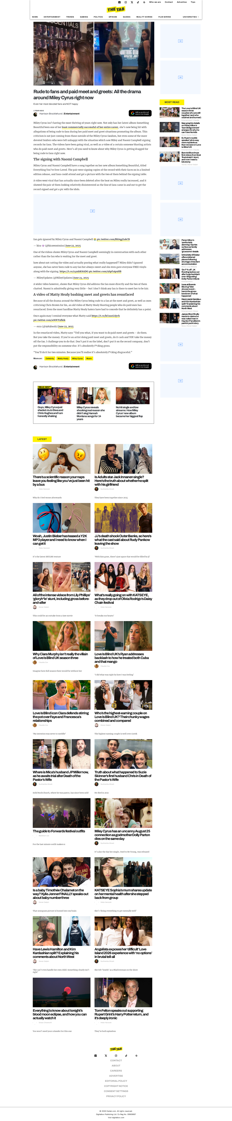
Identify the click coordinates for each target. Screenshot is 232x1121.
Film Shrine (164, 17)
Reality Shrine (144, 17)
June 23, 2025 (81, 277)
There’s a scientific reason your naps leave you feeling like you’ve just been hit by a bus (61, 480)
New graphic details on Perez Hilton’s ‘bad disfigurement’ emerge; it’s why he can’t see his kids (191, 127)
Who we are (155, 2)
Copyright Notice (116, 1086)
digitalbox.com (118, 1118)
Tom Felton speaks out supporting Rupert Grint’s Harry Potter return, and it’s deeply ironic (121, 1014)
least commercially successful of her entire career (90, 127)
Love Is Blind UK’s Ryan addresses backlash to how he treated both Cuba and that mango (122, 657)
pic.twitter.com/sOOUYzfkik (49, 320)
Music (89, 359)
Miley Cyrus (77, 359)
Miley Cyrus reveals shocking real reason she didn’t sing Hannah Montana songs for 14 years (91, 413)
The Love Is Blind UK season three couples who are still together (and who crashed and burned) (191, 113)
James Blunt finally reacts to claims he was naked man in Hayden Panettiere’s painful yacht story (191, 318)
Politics (98, 17)
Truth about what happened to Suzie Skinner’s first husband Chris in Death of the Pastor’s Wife (123, 775)
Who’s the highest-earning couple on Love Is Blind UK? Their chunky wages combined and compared (122, 716)
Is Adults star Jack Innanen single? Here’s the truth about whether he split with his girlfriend (121, 480)
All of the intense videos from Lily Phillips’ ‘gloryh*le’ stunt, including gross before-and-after (61, 598)
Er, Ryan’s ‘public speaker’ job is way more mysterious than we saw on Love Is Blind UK (191, 142)
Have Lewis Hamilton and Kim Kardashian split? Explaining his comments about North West (56, 953)
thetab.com (111, 1111)
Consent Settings (116, 1091)
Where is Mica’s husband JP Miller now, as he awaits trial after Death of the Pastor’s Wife (60, 775)
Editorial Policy (116, 1081)
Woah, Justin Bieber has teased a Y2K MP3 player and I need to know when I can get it (60, 539)
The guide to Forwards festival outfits (59, 831)
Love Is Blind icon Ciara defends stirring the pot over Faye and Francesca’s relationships (61, 716)
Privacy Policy (116, 1096)
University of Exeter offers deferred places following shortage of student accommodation (191, 259)
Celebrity (50, 359)
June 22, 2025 (73, 245)
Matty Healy (63, 359)
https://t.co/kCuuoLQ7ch (106, 315)
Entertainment (52, 17)
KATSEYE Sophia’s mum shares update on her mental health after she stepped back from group (123, 894)
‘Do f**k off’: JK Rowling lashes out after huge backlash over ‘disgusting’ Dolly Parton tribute (191, 274)
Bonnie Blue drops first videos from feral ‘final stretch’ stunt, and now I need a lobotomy (191, 157)
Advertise (182, 2)
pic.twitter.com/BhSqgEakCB (113, 239)
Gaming (84, 17)
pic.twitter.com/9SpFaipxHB (105, 271)
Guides (126, 17)
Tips (193, 2)
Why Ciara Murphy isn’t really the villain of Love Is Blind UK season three (60, 656)
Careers (116, 1071)
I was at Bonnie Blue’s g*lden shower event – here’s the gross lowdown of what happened (189, 290)
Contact (169, 2)
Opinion (113, 17)
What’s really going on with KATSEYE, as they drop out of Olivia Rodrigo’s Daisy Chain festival (123, 598)
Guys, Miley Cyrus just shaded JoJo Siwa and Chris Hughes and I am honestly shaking (50, 412)
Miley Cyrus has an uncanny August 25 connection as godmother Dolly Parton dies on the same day (122, 835)
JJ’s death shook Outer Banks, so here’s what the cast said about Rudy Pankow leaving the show (123, 539)
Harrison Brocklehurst (50, 113)
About (116, 1065)
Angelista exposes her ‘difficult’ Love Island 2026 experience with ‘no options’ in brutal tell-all (123, 953)
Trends (70, 17)
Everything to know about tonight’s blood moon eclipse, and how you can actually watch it (60, 1014)
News (35, 17)
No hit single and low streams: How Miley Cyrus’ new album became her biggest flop (129, 412)
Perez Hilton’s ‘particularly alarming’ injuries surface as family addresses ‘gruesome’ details (190, 246)
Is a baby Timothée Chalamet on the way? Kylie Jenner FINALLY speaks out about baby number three (60, 894)
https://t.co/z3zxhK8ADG (74, 271)
